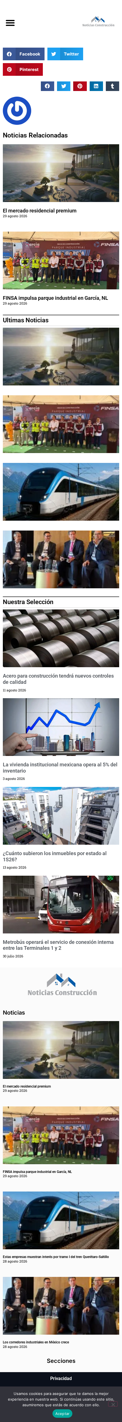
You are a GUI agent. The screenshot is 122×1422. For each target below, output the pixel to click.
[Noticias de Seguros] (91, 22)
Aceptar (62, 1413)
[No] (113, 1404)
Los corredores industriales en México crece (36, 1342)
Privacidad (61, 1378)
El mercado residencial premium (40, 211)
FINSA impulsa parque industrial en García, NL (55, 298)
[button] (10, 22)
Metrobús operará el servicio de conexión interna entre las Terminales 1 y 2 (58, 945)
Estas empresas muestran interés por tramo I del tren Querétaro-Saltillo (56, 1257)
